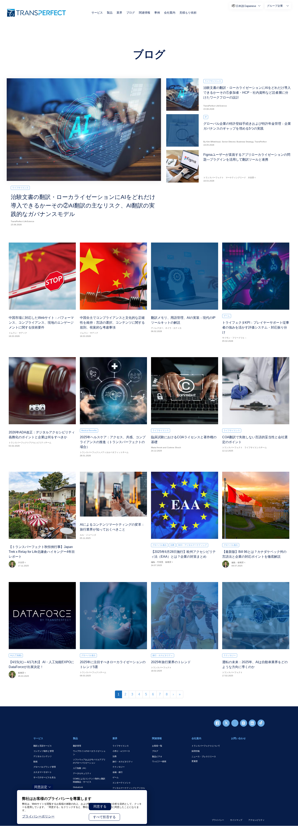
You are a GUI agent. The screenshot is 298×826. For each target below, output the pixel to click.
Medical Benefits (89, 430)
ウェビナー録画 (159, 761)
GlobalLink (78, 787)
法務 (172, 545)
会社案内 (169, 12)
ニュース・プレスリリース (204, 756)
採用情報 (196, 751)
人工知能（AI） (80, 768)
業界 (119, 12)
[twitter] (226, 723)
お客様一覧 (157, 746)
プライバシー (218, 820)
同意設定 (40, 787)
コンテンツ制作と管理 (43, 751)
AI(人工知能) (15, 655)
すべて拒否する (104, 817)
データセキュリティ (82, 773)
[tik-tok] (261, 723)
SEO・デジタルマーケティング (192, 545)
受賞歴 (195, 761)
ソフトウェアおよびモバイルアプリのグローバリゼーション (89, 761)
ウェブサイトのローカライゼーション (89, 752)
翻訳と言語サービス (42, 746)
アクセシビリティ (256, 820)
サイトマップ (236, 820)
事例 (157, 12)
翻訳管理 (77, 746)
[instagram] (243, 723)
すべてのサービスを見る (44, 777)
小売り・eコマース (121, 751)
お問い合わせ (238, 738)
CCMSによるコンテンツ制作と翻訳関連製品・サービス (89, 780)
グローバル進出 (159, 545)
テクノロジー (230, 655)
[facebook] (217, 723)
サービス (97, 12)
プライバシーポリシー (38, 816)
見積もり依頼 (187, 12)
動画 (35, 761)
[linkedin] (252, 723)
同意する (99, 806)
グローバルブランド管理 (44, 767)
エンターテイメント (122, 783)
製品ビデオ (157, 756)
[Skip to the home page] (36, 13)
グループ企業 (275, 5)
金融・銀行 (118, 772)
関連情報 (144, 12)
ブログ (130, 12)
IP (206, 117)
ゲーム (227, 316)
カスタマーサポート (42, 772)
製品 (110, 12)
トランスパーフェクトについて (206, 746)
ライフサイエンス (20, 188)
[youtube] (234, 723)
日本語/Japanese (246, 6)
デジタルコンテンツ (42, 756)
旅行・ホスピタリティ (162, 655)
